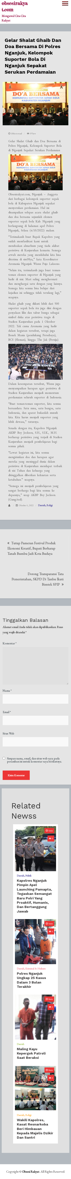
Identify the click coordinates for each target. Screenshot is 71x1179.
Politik (28, 875)
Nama (7, 691)
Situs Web (8, 733)
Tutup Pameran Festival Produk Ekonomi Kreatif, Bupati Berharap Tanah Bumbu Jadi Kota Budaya (31, 548)
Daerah (41, 505)
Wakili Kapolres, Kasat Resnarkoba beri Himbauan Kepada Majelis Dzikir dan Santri (35, 1129)
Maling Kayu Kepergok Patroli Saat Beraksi (31, 1053)
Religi (50, 505)
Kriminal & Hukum (35, 968)
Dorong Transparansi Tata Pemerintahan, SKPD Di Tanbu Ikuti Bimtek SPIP (38, 579)
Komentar (9, 643)
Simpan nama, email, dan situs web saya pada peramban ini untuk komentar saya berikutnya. (34, 760)
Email (7, 712)
